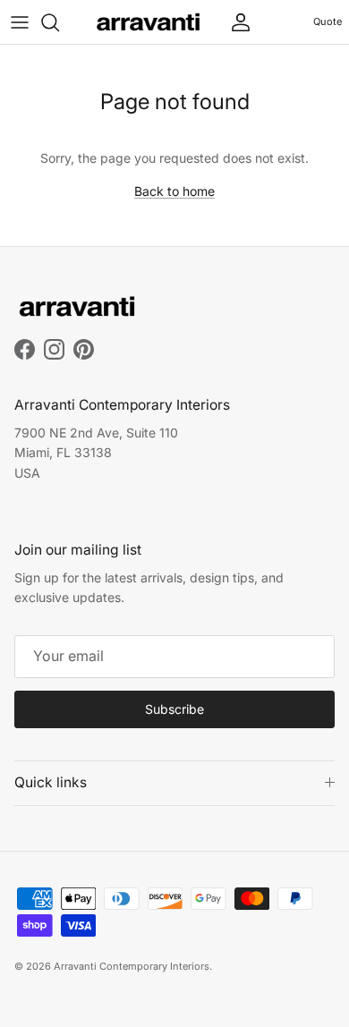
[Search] (59, 22)
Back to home (174, 191)
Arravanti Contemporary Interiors (131, 966)
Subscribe (174, 709)
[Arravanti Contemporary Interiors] (148, 22)
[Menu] (19, 22)
